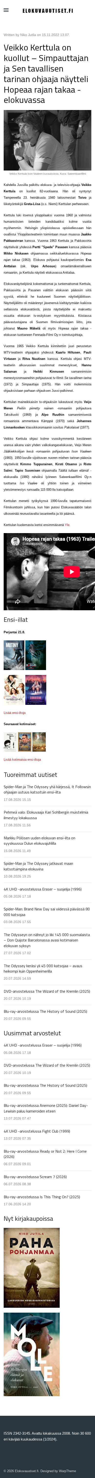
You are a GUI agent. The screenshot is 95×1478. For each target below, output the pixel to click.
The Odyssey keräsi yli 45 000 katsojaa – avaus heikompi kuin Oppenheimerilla (43, 968)
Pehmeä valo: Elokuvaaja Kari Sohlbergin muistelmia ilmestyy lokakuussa (46, 814)
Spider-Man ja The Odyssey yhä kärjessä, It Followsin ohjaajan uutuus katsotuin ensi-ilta (47, 789)
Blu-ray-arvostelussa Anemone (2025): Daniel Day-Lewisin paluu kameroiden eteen (46, 1108)
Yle (67, 525)
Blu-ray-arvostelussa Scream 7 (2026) (35, 1177)
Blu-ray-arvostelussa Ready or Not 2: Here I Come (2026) (45, 1154)
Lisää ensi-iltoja (15, 713)
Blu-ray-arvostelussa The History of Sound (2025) (45, 1011)
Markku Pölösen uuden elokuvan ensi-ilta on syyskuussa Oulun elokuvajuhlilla (39, 840)
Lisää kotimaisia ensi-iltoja (22, 759)
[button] (6, 10)
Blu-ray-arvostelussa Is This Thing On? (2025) (42, 1197)
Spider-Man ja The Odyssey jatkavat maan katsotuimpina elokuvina (38, 866)
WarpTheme (67, 1471)
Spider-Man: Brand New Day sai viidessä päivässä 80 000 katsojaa (47, 911)
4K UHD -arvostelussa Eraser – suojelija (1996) (43, 889)
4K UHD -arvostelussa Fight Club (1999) (37, 1131)
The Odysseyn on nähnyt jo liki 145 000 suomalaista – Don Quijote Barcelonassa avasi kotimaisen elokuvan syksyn (47, 940)
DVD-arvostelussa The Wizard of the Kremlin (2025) (47, 991)
